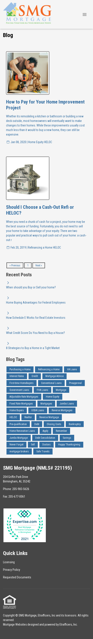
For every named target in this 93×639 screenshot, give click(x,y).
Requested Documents (17, 577)
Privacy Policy (11, 569)
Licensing (9, 562)
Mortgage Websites (15, 624)
